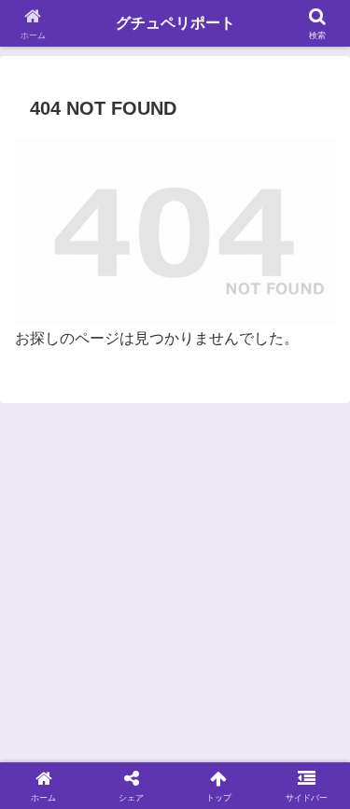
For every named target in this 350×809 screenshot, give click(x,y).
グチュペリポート (175, 23)
